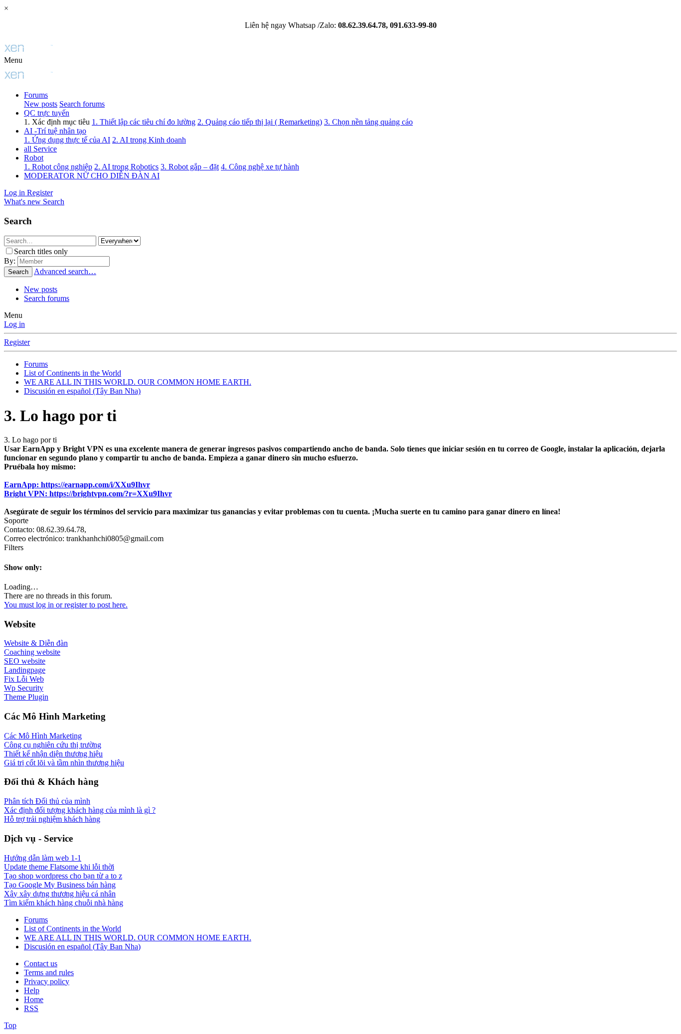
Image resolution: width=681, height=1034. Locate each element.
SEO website (24, 661)
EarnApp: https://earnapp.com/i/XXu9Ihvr (77, 484)
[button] (13, 60)
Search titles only (41, 251)
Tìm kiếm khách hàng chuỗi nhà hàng (63, 902)
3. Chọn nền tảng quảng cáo (368, 122)
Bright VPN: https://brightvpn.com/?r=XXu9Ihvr (88, 493)
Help (31, 990)
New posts (40, 104)
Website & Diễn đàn (36, 643)
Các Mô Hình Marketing (43, 736)
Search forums (82, 104)
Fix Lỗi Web (24, 679)
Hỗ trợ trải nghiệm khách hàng (52, 819)
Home (33, 999)
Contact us (40, 963)
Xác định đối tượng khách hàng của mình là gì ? (80, 810)
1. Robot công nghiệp (58, 166)
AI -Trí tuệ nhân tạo (55, 131)
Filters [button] (13, 547)
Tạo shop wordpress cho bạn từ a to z (63, 876)
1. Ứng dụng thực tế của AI (67, 140)
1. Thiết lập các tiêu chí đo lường (143, 122)
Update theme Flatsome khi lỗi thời (59, 867)
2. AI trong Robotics (126, 166)
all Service (40, 149)
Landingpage (24, 670)
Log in (14, 324)
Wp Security (23, 688)
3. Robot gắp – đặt (190, 166)
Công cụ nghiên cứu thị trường (52, 744)
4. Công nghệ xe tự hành (260, 166)
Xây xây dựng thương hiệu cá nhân (60, 893)
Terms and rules (49, 972)
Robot (33, 157)
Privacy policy (46, 981)
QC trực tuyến (46, 113)
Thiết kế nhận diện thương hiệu (53, 753)
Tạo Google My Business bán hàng (60, 885)
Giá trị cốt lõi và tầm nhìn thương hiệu (64, 762)
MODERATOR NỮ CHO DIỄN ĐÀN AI (92, 175)
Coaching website (32, 652)
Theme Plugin (26, 697)
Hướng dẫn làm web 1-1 (42, 858)
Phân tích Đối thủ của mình (47, 801)
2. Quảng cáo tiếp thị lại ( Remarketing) (259, 122)
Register (17, 342)
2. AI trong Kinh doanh (149, 140)
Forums (36, 95)
